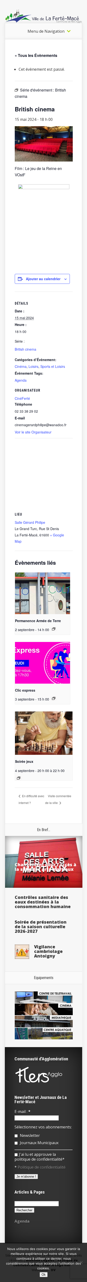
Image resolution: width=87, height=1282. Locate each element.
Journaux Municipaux (38, 1142)
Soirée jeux (24, 761)
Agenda (21, 380)
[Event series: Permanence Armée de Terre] (53, 628)
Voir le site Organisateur (33, 432)
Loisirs (33, 366)
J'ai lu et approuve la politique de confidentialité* (39, 1157)
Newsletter (29, 1135)
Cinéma (21, 366)
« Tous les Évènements (36, 55)
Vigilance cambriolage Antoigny (48, 951)
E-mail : (22, 1111)
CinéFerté (22, 398)
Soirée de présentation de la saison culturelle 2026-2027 (40, 926)
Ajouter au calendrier (43, 278)
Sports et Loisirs (52, 366)
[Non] (81, 1262)
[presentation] (42, 593)
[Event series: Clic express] (53, 698)
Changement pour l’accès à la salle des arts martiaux (45, 867)
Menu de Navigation (46, 31)
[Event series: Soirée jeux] (18, 778)
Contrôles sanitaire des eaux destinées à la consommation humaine (43, 901)
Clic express (25, 690)
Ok (44, 1274)
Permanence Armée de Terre (38, 620)
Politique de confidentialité (41, 1167)
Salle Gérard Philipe (30, 522)
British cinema (25, 349)
